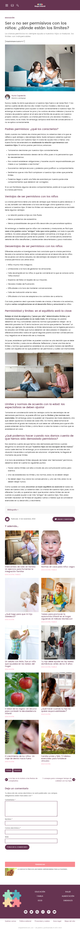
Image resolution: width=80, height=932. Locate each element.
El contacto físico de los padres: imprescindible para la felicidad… (43, 869)
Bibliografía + (12, 510)
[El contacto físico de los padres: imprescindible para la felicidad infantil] (11, 871)
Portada (8, 770)
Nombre (8, 819)
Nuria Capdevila (19, 96)
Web (7, 837)
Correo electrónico (13, 828)
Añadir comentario (65, 519)
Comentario (10, 800)
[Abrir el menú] (7, 5)
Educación (9, 18)
